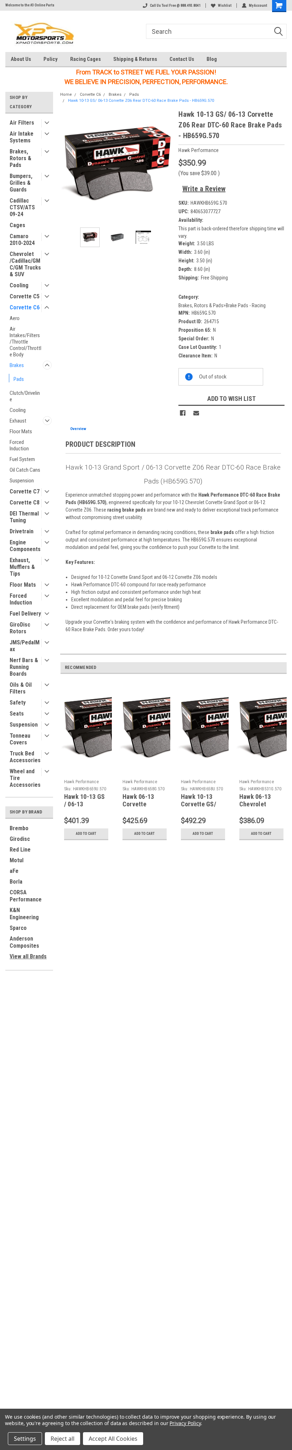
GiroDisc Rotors (20, 628)
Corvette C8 (25, 502)
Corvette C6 (25, 307)
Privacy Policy (185, 1423)
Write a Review (203, 188)
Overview (78, 428)
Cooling (19, 285)
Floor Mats (21, 431)
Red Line (20, 849)
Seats (17, 713)
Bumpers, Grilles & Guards (21, 183)
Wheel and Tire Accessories (25, 778)
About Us (21, 59)
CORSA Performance (26, 896)
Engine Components (25, 546)
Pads (19, 379)
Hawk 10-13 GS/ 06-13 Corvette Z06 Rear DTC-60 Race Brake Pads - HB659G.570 (141, 100)
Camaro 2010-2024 (22, 239)
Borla (16, 881)
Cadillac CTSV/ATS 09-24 (22, 207)
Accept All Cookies (113, 1439)
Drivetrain (21, 531)
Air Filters (22, 122)
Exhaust (18, 421)
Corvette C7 (25, 491)
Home (66, 94)
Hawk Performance (81, 781)
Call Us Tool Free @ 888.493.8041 (175, 5)
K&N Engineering (24, 914)
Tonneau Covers (20, 739)
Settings (25, 1439)
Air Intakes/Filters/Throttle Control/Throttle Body (25, 342)
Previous (67, 165)
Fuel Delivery (25, 613)
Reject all (62, 1439)
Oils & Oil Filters (21, 688)
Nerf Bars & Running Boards (24, 667)
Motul (17, 860)
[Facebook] (183, 413)
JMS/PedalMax (25, 646)
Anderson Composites (24, 942)
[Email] (196, 413)
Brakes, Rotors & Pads (20, 158)
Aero (15, 318)
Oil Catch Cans (25, 470)
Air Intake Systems (21, 137)
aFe (14, 871)
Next (166, 165)
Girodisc (20, 839)
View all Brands (28, 956)
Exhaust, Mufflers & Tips (22, 567)
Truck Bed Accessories (25, 757)
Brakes (17, 365)
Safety (18, 702)
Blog (212, 59)
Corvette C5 (25, 296)
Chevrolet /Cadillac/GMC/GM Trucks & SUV (25, 264)
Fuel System (22, 459)
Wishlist (224, 5)
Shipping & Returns (135, 59)
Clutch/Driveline (25, 396)
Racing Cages (85, 59)
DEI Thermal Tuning (24, 517)
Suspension (22, 480)
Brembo (19, 828)
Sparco (18, 928)
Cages (17, 225)
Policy (50, 59)
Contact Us (182, 59)
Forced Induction (19, 445)
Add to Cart (86, 834)
